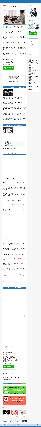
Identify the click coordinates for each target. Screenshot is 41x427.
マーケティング (5, 5)
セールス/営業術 (31, 44)
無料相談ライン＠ (20, 2)
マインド (30, 49)
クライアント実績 (35, 2)
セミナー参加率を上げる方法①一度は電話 (13, 78)
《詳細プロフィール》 (31, 20)
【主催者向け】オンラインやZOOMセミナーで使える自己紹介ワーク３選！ (34, 76)
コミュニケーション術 (32, 41)
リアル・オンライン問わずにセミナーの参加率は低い (13, 76)
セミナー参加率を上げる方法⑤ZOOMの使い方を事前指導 (14, 81)
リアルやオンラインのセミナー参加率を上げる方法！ (13, 77)
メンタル (30, 52)
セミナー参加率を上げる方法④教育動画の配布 (13, 80)
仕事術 (30, 54)
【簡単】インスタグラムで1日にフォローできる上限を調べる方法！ (34, 70)
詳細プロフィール (6, 2)
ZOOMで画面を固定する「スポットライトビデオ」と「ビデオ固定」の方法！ (34, 67)
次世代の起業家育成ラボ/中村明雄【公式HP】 (20, 0)
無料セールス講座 (13, 2)
